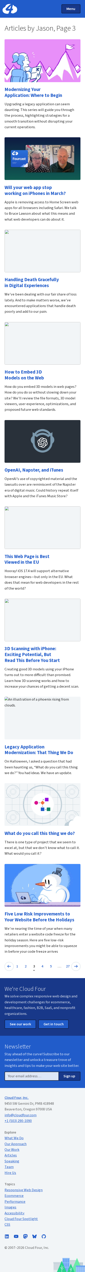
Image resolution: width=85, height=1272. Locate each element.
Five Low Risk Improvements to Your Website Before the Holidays (39, 917)
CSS (7, 1224)
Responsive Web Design (24, 1190)
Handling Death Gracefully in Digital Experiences (32, 282)
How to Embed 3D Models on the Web (24, 375)
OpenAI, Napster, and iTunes (34, 470)
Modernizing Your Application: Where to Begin (33, 92)
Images (10, 1207)
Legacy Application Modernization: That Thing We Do (39, 750)
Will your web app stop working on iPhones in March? (35, 190)
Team (9, 1167)
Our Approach (16, 1144)
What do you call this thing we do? (40, 833)
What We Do (14, 1138)
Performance (15, 1201)
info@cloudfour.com (20, 1115)
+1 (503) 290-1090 (18, 1121)
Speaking (12, 1161)
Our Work (12, 1149)
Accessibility (14, 1213)
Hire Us (10, 1173)
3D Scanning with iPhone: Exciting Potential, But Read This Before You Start (32, 654)
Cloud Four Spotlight (21, 1219)
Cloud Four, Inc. (17, 1097)
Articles (11, 1155)
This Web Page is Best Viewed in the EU (27, 559)
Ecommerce (14, 1195)
